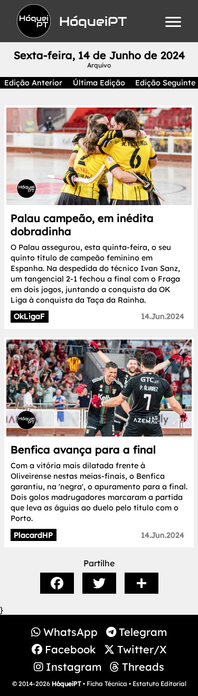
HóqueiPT (66, 684)
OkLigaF (29, 316)
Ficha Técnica (107, 684)
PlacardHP (33, 535)
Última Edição (99, 83)
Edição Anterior (33, 83)
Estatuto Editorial (159, 684)
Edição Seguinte (165, 83)
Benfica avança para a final (83, 449)
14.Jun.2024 (162, 316)
